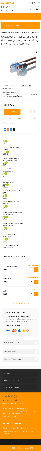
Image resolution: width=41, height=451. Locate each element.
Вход (2, 2)
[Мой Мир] (11, 129)
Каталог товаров (11, 25)
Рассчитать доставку (13, 118)
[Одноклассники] (8, 129)
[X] (14, 129)
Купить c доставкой (36, 269)
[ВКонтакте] (5, 129)
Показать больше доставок (20, 303)
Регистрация (10, 2)
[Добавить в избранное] (36, 52)
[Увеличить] (20, 66)
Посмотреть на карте (10, 416)
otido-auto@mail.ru (16, 428)
